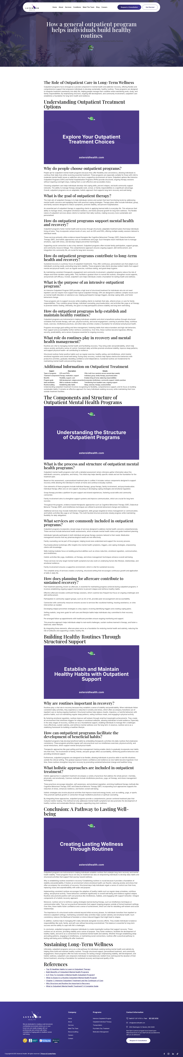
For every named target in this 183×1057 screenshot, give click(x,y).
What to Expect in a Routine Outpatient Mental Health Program (71, 978)
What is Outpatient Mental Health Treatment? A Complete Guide (72, 986)
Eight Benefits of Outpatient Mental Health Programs (67, 972)
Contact (70, 1038)
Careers (104, 7)
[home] (32, 7)
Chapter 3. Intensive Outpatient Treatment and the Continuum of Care (74, 981)
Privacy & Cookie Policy (48, 1054)
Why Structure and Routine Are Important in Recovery (68, 983)
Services (68, 7)
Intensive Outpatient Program (102, 1018)
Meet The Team (88, 7)
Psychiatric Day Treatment (101, 1028)
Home (55, 7)
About (61, 7)
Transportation (97, 1025)
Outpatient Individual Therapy (102, 1022)
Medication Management (100, 1032)
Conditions (77, 7)
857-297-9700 (153, 1018)
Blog (98, 7)
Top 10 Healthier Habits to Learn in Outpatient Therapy (68, 969)
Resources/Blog (73, 1032)
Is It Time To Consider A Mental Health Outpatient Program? (70, 975)
